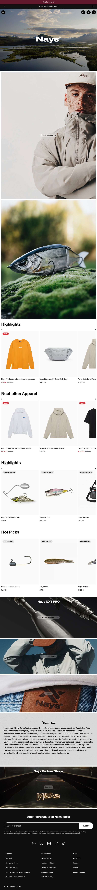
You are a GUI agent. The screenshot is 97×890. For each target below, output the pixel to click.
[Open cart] (94, 12)
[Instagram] (50, 843)
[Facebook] (35, 843)
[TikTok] (63, 843)
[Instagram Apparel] (57, 843)
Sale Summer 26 (48, 2)
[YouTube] (42, 843)
